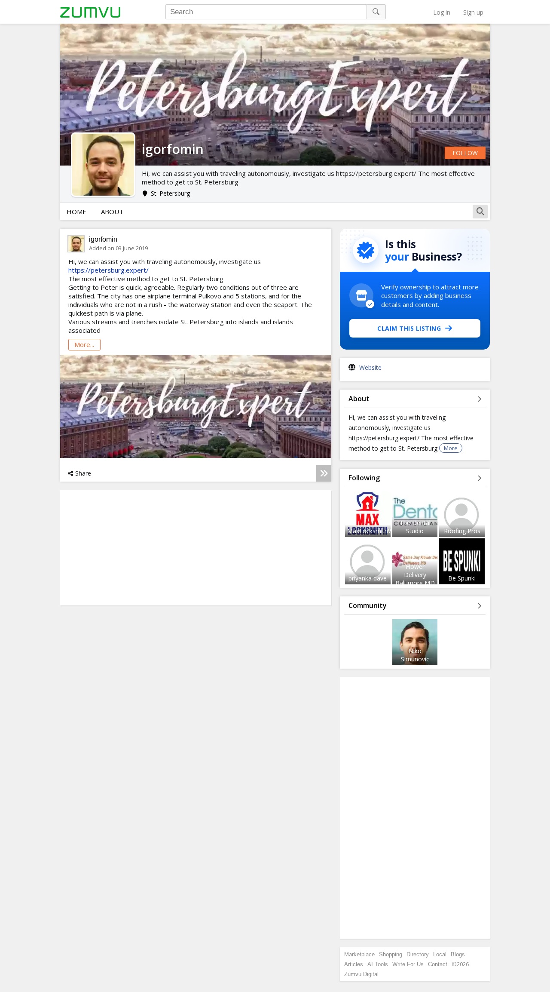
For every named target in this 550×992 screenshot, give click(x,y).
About (112, 211)
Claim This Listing (409, 328)
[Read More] (323, 473)
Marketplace (359, 954)
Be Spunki (462, 578)
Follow (465, 153)
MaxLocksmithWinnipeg (380, 531)
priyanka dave (367, 578)
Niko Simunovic (415, 655)
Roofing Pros (462, 531)
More (451, 448)
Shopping (390, 954)
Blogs (458, 954)
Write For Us (408, 964)
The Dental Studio (415, 527)
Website (370, 367)
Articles (353, 964)
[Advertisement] (415, 808)
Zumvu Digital (361, 974)
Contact (437, 964)
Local (439, 954)
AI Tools (377, 964)
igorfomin (103, 239)
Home (76, 211)
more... (84, 344)
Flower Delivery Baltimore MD (415, 574)
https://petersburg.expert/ (108, 270)
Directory (417, 954)
